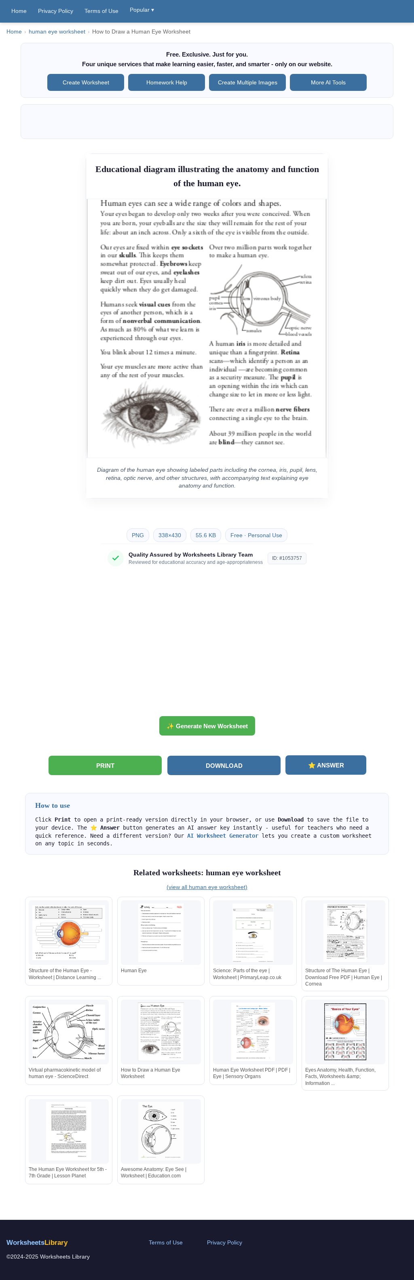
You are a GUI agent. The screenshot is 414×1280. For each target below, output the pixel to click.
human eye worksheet (57, 32)
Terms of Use (101, 11)
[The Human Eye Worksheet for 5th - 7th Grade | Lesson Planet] (68, 1131)
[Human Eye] (161, 933)
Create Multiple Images (247, 82)
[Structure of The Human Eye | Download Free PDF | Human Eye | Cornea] (345, 933)
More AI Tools (328, 82)
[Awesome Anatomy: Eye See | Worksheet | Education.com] (161, 1131)
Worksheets (37, 1242)
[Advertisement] (207, 644)
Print (105, 765)
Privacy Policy (55, 11)
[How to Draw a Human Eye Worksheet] (161, 1032)
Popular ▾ (142, 9)
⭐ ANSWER (326, 765)
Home (19, 11)
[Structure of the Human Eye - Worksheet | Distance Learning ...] (68, 933)
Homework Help (166, 82)
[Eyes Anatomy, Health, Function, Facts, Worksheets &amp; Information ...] (345, 1032)
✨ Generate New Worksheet (207, 726)
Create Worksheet (86, 82)
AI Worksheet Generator (222, 835)
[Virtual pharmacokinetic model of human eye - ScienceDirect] (68, 1032)
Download (224, 765)
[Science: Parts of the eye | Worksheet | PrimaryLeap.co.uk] (253, 933)
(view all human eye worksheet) (207, 887)
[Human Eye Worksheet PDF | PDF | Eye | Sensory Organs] (253, 1032)
